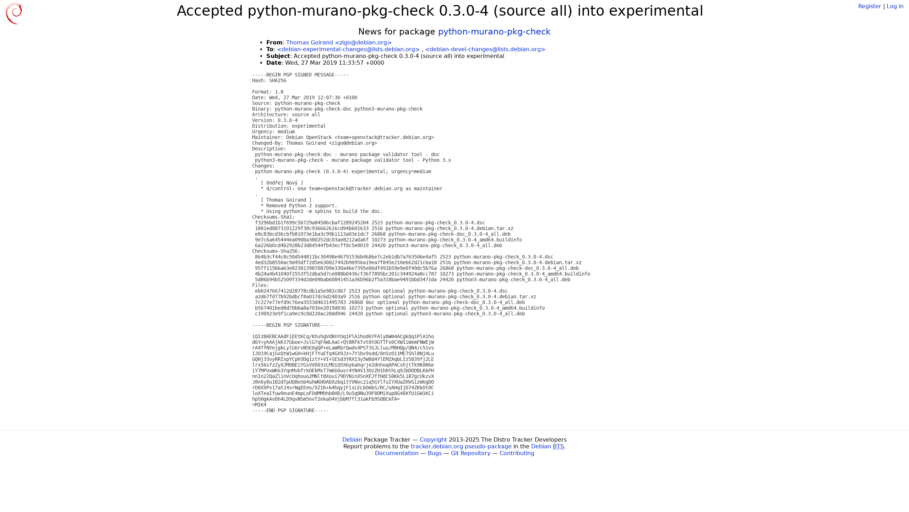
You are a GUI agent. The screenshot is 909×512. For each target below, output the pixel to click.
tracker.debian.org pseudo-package (461, 446)
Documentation (397, 453)
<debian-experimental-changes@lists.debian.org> (348, 49)
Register (869, 6)
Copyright (433, 439)
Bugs (435, 453)
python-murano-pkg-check (494, 32)
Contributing (517, 453)
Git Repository (470, 453)
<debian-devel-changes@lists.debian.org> (485, 49)
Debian (352, 439)
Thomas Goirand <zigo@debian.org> (339, 42)
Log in (895, 6)
